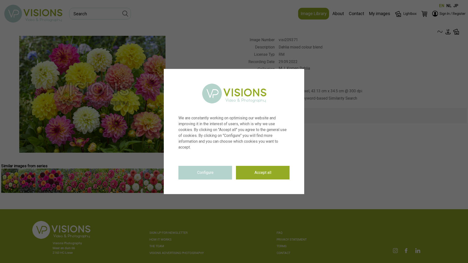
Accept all (262, 172)
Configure (205, 172)
